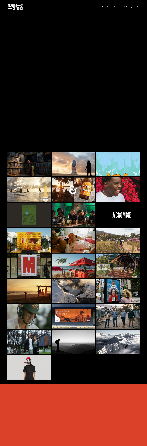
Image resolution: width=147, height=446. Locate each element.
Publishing (128, 7)
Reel (108, 7)
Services (117, 7)
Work (101, 7)
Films (138, 7)
